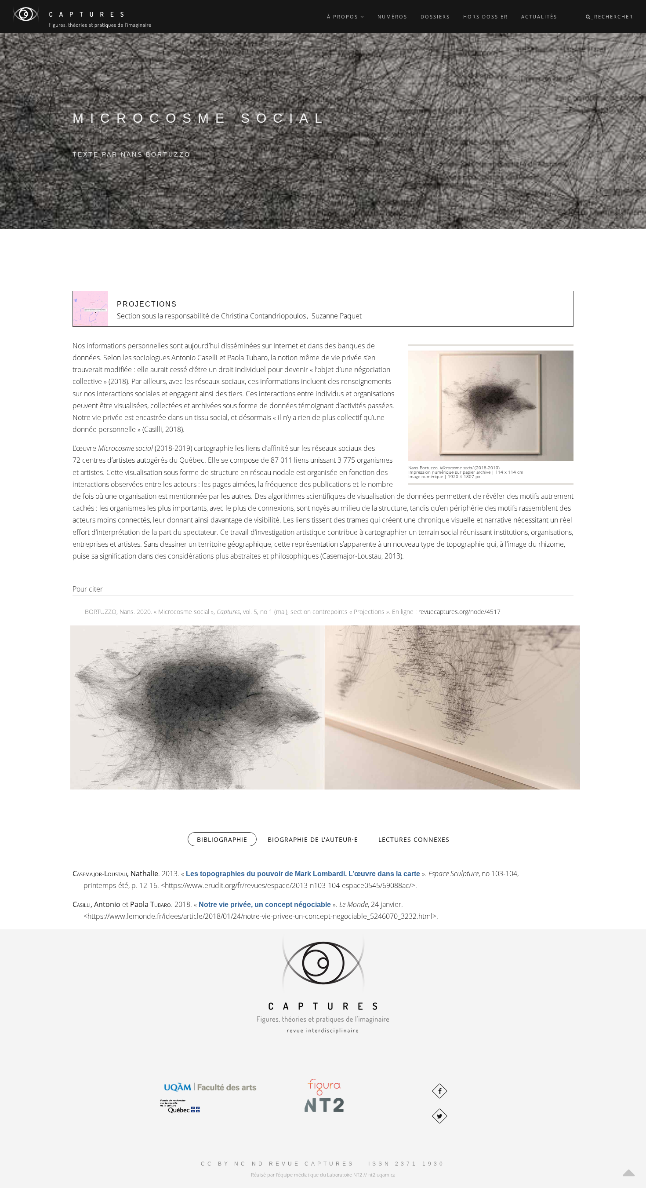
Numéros (392, 16)
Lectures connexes (414, 839)
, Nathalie (115, 873)
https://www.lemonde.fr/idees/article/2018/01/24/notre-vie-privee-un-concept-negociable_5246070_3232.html (259, 916)
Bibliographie (227, 839)
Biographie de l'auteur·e (313, 839)
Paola (150, 904)
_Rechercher (612, 16)
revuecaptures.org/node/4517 (459, 611)
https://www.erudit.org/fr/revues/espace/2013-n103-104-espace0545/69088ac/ (288, 885)
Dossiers (435, 16)
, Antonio (96, 904)
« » (303, 873)
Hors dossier (485, 16)
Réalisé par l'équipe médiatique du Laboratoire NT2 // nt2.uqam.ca (323, 1174)
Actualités (539, 16)
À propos (343, 16)
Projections (147, 304)
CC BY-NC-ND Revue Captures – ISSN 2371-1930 (323, 1164)
